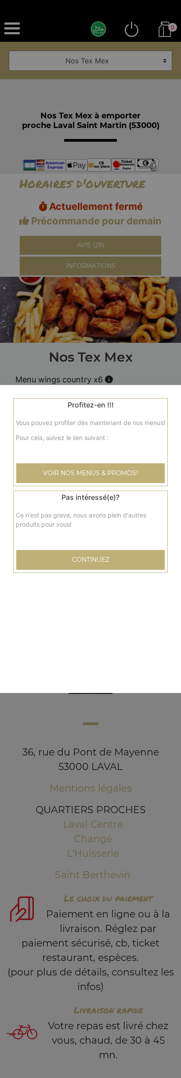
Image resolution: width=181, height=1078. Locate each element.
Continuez (90, 560)
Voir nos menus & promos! (90, 473)
